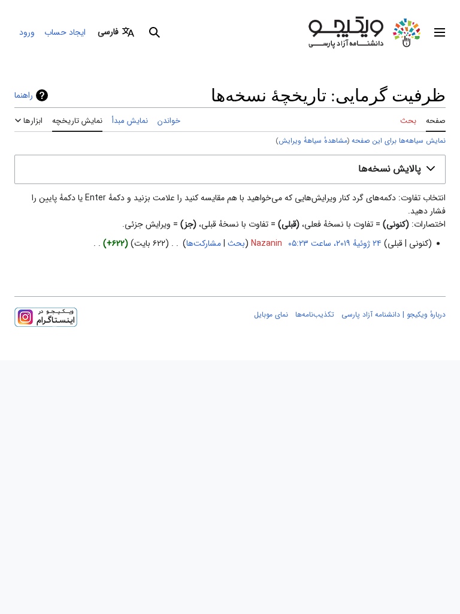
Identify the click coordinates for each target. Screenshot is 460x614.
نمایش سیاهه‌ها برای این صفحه (399, 141)
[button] (439, 32)
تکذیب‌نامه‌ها (314, 314)
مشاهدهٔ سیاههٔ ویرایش (313, 141)
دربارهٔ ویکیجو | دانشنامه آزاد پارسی (393, 314)
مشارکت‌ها (203, 243)
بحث (236, 243)
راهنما (23, 95)
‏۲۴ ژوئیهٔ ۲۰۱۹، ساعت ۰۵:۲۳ (335, 243)
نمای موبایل (271, 314)
